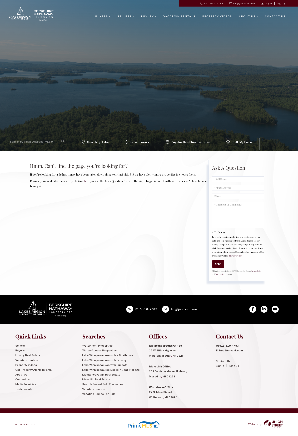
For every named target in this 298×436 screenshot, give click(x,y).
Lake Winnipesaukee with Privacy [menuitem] (104, 360)
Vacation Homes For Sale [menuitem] (99, 394)
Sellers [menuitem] (124, 16)
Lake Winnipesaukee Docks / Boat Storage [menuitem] (111, 369)
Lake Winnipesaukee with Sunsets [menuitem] (104, 365)
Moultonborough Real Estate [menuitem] (101, 374)
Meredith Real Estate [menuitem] (96, 379)
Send (218, 264)
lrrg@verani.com (244, 3)
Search (139, 142)
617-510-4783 (213, 3)
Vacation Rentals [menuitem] (179, 16)
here (87, 181)
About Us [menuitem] (247, 16)
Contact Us (223, 361)
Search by (98, 142)
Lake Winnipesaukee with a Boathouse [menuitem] (107, 355)
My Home (242, 142)
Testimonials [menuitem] (23, 389)
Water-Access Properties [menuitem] (99, 350)
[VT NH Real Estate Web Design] (265, 424)
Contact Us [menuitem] (275, 16)
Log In (268, 3)
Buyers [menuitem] (101, 16)
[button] (62, 141)
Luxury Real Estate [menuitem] (27, 355)
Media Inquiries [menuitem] (25, 384)
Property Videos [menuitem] (217, 16)
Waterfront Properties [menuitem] (97, 345)
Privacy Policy (235, 255)
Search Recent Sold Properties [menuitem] (102, 384)
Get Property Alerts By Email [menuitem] (34, 369)
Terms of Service (221, 274)
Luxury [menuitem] (147, 16)
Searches (190, 142)
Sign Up (281, 3)
